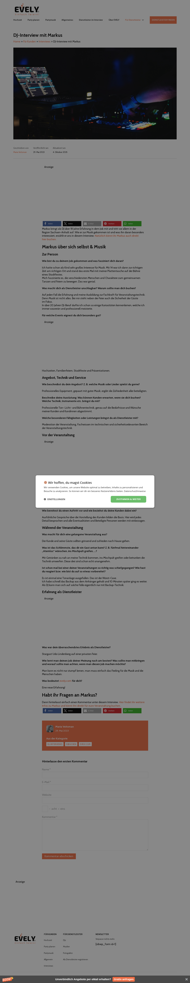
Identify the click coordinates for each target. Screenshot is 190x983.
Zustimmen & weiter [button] (128, 499)
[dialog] (95, 491)
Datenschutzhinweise (135, 491)
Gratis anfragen (124, 979)
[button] (95, 979)
